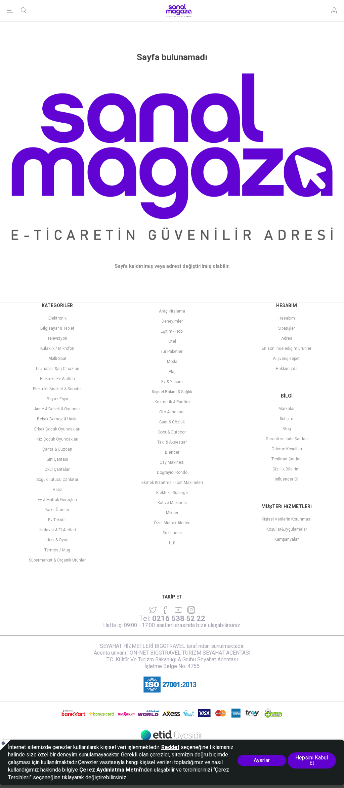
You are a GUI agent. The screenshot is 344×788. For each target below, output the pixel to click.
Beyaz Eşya (57, 399)
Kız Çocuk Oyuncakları (57, 439)
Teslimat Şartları (286, 459)
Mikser (172, 512)
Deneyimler (172, 321)
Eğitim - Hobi (172, 331)
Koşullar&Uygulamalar (286, 529)
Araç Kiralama (172, 311)
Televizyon (57, 338)
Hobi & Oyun (57, 540)
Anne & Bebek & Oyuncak (57, 409)
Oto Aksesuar (172, 412)
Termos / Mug (57, 550)
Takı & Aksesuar (172, 442)
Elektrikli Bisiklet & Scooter (57, 388)
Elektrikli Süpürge (172, 492)
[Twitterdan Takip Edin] (152, 610)
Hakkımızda (287, 368)
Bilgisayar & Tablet (57, 328)
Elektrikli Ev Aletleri (57, 378)
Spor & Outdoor (172, 432)
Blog (287, 428)
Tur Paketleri (172, 351)
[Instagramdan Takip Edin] (178, 610)
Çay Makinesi (172, 462)
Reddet (170, 747)
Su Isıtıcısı (172, 533)
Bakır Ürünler (57, 509)
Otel (172, 341)
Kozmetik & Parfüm (172, 402)
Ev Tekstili (57, 519)
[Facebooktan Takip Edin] (165, 610)
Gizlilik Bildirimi (286, 469)
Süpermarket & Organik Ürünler (57, 560)
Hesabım (286, 318)
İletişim (286, 418)
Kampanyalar (286, 539)
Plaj (172, 371)
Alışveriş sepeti (287, 358)
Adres (286, 338)
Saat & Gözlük (172, 422)
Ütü (172, 543)
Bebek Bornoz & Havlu (57, 419)
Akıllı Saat (57, 358)
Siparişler (286, 328)
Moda (172, 361)
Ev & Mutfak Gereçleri (57, 499)
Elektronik (57, 318)
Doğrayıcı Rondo (172, 472)
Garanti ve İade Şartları (287, 439)
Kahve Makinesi (172, 502)
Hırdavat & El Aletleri (57, 530)
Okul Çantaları (57, 469)
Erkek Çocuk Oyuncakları (57, 429)
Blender (172, 452)
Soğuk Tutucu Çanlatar (57, 479)
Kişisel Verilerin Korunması (286, 519)
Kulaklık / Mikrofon (57, 348)
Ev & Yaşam (172, 381)
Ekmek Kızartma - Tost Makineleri (172, 482)
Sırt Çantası (57, 459)
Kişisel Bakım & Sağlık (172, 391)
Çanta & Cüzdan (57, 449)
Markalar (286, 408)
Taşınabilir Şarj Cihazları (57, 368)
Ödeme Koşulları (286, 449)
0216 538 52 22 (178, 618)
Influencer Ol (286, 479)
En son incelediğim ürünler (286, 348)
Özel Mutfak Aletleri (172, 523)
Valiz (57, 489)
